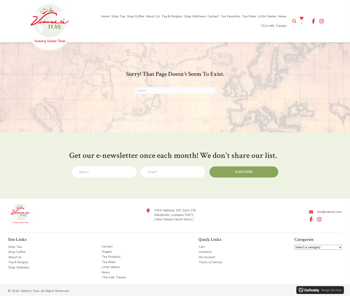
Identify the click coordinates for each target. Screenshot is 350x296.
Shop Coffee (17, 252)
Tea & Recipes (18, 262)
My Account (207, 257)
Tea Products (111, 257)
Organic (107, 252)
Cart (202, 247)
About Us (14, 257)
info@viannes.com (329, 212)
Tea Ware (109, 262)
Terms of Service (210, 262)
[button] (314, 21)
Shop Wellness (18, 267)
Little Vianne (111, 267)
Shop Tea (15, 247)
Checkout (205, 252)
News (106, 272)
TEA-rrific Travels (114, 277)
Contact (107, 246)
